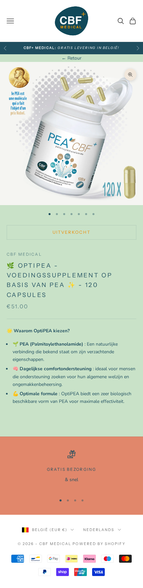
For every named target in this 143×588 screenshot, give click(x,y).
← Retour (71, 58)
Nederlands (98, 529)
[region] (71, 469)
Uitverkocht (72, 232)
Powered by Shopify (98, 543)
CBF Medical (24, 254)
